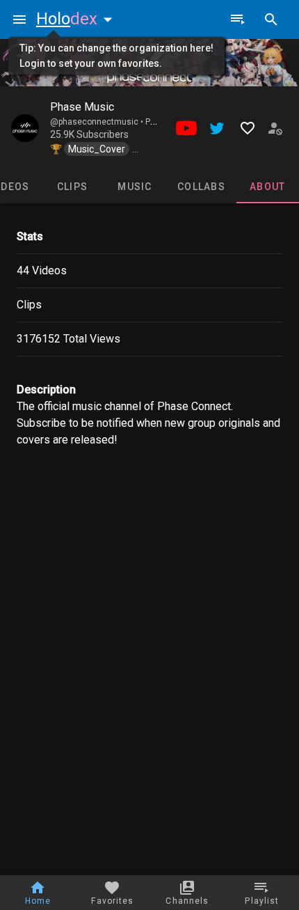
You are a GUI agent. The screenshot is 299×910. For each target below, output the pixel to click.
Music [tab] (135, 186)
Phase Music (82, 106)
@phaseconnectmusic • (97, 122)
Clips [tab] (72, 186)
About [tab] (267, 186)
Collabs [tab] (201, 186)
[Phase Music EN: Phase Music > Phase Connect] (25, 128)
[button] (77, 19)
